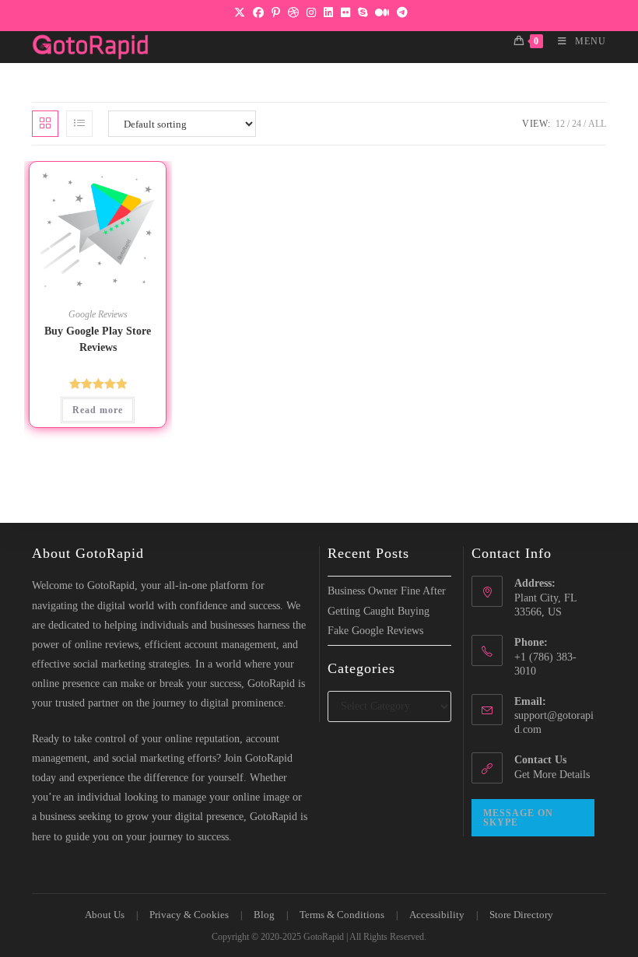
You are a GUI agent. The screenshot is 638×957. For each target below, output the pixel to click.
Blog (264, 914)
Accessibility (436, 914)
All (597, 123)
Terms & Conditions (342, 914)
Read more (97, 410)
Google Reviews (98, 314)
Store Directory (521, 914)
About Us (104, 914)
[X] (239, 13)
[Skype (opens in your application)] (362, 13)
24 (576, 123)
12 (560, 123)
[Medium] (382, 13)
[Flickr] (345, 13)
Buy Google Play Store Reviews (97, 339)
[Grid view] (45, 123)
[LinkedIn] (328, 13)
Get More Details (552, 774)
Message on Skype (518, 818)
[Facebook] (258, 13)
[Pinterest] (276, 13)
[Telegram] (400, 13)
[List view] (79, 123)
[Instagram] (311, 13)
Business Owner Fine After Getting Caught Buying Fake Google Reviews (387, 610)
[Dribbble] (293, 13)
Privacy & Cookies (189, 914)
